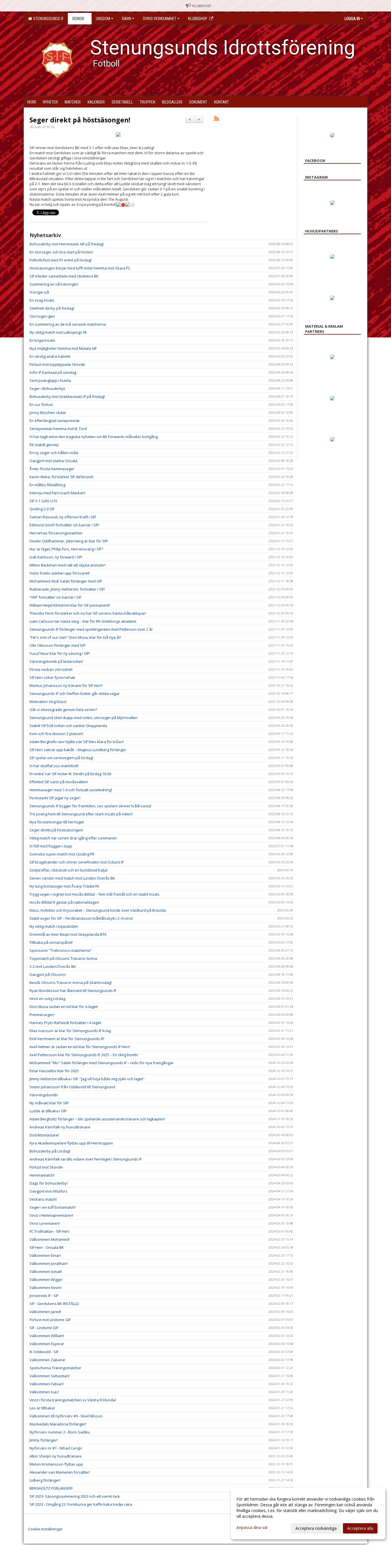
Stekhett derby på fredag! (51, 308)
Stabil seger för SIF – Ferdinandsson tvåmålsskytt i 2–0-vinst (81, 918)
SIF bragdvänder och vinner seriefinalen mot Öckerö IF (76, 862)
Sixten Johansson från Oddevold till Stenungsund (72, 1086)
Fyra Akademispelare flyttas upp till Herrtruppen (71, 1143)
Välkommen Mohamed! (49, 1239)
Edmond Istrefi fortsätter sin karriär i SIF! (64, 525)
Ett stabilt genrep (44, 444)
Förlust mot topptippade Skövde (57, 364)
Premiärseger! (41, 1014)
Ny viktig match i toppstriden (53, 926)
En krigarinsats (42, 340)
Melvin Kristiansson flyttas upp (56, 1464)
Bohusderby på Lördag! (49, 1151)
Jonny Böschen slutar (47, 412)
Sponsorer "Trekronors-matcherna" (60, 950)
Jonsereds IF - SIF (43, 1295)
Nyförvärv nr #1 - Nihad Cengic (55, 1448)
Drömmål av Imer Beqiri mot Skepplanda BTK (68, 934)
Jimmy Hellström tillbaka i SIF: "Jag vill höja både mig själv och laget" (87, 1078)
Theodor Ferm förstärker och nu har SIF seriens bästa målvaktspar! (87, 613)
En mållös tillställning (47, 484)
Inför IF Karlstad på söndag (52, 372)
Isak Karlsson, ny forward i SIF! (55, 557)
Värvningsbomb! (43, 1094)
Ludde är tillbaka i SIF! (48, 1111)
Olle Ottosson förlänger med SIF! (57, 645)
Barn (126, 18)
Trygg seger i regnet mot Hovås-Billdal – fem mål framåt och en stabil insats (94, 894)
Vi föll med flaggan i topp (50, 846)
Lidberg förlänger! (44, 1480)
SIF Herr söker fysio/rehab (52, 677)
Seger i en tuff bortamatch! (52, 1207)
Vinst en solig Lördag (47, 998)
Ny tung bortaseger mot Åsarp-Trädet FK (64, 886)
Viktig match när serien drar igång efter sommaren (73, 838)
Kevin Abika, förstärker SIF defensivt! (61, 476)
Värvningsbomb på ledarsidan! (56, 661)
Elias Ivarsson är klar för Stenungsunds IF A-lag (70, 1030)
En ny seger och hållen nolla (53, 452)
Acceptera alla (360, 1528)
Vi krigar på (39, 292)
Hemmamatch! (41, 1175)
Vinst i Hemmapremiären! (51, 1215)
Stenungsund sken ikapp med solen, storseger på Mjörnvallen (83, 717)
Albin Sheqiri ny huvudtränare (55, 1456)
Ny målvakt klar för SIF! (49, 1102)
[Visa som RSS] (216, 119)
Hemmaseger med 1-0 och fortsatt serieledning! (70, 789)
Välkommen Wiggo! (45, 1279)
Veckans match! (43, 1199)
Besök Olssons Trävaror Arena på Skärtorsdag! (70, 982)
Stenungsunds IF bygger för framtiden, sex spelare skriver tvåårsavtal (90, 805)
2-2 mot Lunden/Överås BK (52, 966)
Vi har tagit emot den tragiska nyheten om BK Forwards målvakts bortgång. (94, 436)
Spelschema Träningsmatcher (55, 1367)
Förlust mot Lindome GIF (50, 1319)
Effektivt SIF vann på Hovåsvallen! (58, 781)
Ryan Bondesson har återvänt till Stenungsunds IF (72, 990)
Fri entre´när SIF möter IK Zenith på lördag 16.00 (70, 773)
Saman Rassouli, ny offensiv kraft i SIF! (62, 516)
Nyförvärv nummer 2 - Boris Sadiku (59, 1432)
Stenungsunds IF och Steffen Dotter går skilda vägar (74, 693)
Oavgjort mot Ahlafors (48, 1191)
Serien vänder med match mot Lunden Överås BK (72, 878)
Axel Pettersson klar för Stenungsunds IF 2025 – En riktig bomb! (83, 1054)
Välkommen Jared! (45, 1311)
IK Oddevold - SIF (43, 1351)
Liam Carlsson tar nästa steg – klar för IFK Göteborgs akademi (82, 621)
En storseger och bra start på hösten (61, 252)
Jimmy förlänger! (43, 1440)
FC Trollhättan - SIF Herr (49, 1231)
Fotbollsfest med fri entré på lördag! (60, 260)
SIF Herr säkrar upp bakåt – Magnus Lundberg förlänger (77, 749)
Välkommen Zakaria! (47, 1359)
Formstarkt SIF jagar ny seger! (54, 797)
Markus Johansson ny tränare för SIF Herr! (65, 685)
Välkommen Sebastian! (49, 1375)
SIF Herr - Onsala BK (46, 1247)
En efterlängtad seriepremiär (54, 420)
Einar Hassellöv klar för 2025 (54, 1070)
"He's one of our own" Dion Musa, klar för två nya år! (75, 637)
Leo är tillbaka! (42, 1408)
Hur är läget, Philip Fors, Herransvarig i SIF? (66, 549)
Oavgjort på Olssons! (47, 974)
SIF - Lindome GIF (43, 1327)
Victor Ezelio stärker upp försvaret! (59, 573)
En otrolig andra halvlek (49, 356)
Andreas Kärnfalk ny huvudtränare (59, 1127)
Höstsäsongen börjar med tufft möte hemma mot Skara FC (79, 268)
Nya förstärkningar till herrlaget (56, 822)
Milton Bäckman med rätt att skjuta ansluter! (67, 565)
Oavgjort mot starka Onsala (53, 460)
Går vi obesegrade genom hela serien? (63, 709)
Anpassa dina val (251, 1527)
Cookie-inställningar (45, 1529)
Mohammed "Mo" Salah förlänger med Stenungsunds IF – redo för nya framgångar (101, 1062)
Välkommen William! (46, 1335)
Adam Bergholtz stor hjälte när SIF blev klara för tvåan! (76, 741)
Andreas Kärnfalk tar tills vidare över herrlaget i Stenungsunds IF (85, 1159)
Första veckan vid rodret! (50, 669)
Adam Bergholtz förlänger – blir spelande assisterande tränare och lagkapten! (97, 1119)
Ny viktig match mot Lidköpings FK (58, 332)
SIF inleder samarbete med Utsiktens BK (64, 276)
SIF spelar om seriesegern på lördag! (61, 757)
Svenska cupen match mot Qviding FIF (61, 854)
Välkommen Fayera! (46, 1343)
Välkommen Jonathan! (48, 1263)
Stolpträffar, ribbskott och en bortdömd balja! (68, 870)
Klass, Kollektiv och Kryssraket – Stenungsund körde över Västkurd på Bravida (97, 910)
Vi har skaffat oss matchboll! (53, 765)
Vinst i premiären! (44, 1223)
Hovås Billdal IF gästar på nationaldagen (64, 902)
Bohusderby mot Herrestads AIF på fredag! (66, 244)
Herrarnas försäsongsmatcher (56, 533)
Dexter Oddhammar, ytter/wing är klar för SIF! (68, 541)
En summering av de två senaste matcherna (67, 324)
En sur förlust (41, 404)
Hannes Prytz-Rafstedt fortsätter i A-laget (65, 1022)
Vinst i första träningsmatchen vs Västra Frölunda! (72, 1400)
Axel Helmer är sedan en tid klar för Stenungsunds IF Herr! (79, 1046)
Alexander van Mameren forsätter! (59, 1472)
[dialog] (308, 1513)
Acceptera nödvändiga (316, 1528)
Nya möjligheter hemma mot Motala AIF (63, 348)
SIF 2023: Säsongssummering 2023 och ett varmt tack (74, 1496)
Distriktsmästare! (44, 1135)
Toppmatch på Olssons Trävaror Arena (63, 958)
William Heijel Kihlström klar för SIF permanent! (69, 605)
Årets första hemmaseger (51, 468)
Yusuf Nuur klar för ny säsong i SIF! (59, 653)
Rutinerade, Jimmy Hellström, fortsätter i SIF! (67, 589)
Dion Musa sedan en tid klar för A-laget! (63, 1006)
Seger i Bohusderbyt (47, 388)
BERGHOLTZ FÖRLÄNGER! (51, 1488)
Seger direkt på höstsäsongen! (79, 119)
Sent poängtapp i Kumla (50, 380)
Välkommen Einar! (45, 1255)
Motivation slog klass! (48, 701)
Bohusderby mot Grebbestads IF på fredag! (67, 396)
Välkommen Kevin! (45, 1287)
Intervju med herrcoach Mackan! (57, 492)
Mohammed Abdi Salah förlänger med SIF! (65, 581)
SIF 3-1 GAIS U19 (43, 500)
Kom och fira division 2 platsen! (56, 733)
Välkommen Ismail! (45, 1271)
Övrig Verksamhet (159, 18)
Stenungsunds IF (47, 18)
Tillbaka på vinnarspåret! (51, 942)
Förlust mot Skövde (46, 1167)
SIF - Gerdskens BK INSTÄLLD (54, 1303)
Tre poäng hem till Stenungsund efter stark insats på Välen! (81, 814)
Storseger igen (42, 316)
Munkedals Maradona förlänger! (57, 1424)
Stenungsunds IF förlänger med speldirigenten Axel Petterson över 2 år (91, 629)
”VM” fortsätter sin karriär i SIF (55, 597)
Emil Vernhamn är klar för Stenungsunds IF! (66, 1038)
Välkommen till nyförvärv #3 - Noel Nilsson (65, 1416)
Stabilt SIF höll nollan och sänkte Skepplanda (68, 725)
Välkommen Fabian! (46, 1383)
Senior (78, 18)
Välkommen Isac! (44, 1391)
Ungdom (103, 18)
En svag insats (41, 300)
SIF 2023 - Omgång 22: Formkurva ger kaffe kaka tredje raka (80, 1504)
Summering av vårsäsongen (53, 284)
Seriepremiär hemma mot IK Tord (58, 428)
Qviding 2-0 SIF (41, 508)
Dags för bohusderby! (48, 1183)
